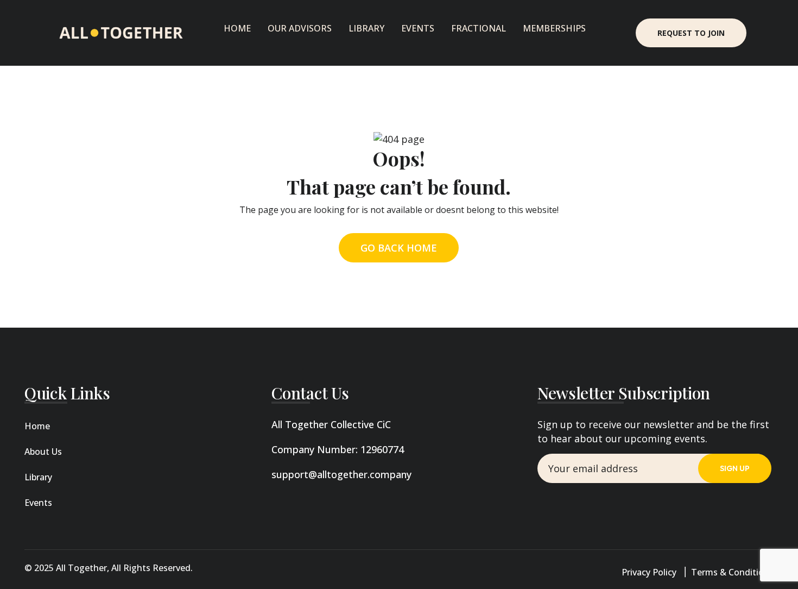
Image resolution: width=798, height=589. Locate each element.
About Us (43, 452)
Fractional (478, 28)
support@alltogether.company (341, 474)
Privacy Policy (649, 572)
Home (237, 28)
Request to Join (691, 33)
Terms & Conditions (732, 572)
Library (366, 28)
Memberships (554, 28)
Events (417, 28)
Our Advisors (300, 28)
